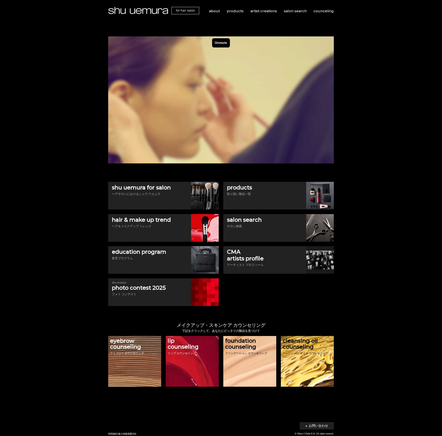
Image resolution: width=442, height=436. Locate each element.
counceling (324, 11)
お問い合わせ (316, 425)
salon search (295, 11)
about (214, 11)
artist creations (263, 11)
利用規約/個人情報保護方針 (122, 434)
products (235, 11)
